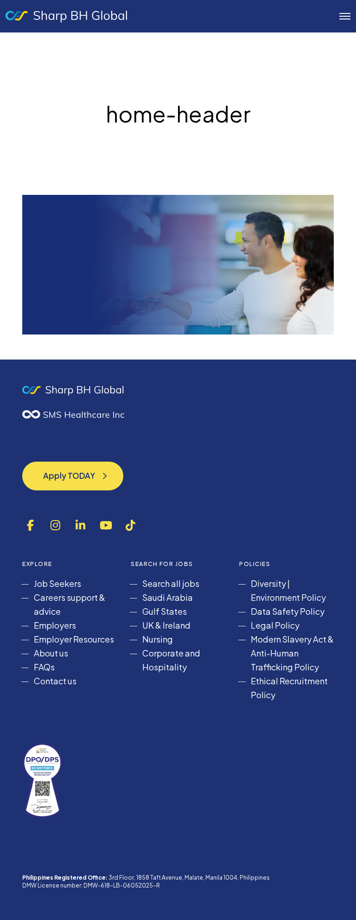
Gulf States (164, 611)
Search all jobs (170, 583)
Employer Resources (74, 639)
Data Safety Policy (287, 611)
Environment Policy (288, 597)
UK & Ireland (166, 625)
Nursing (157, 639)
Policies (254, 563)
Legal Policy (275, 625)
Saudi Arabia (167, 597)
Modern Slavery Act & (292, 639)
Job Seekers (57, 583)
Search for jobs (162, 563)
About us (51, 653)
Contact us (55, 681)
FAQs (44, 667)
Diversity (268, 583)
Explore (37, 563)
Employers (55, 625)
